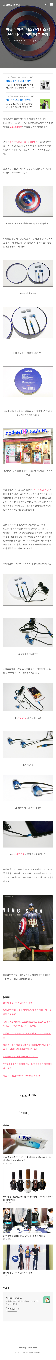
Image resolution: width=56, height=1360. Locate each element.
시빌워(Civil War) (41, 489)
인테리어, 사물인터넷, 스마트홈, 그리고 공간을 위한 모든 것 (22, 1302)
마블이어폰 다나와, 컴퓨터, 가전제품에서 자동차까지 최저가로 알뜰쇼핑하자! (20, 86)
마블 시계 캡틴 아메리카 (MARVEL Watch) (22, 1075)
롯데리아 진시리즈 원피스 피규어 (17, 1002)
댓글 (6, 1288)
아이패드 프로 (18, 854)
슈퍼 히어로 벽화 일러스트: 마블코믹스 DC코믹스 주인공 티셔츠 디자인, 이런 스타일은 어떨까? (27, 1023)
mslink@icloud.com (28, 1347)
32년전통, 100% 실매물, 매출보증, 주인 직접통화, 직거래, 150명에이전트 (20, 105)
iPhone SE (22, 718)
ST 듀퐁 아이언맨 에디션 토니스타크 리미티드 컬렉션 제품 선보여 (27, 1066)
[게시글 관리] (15, 1113)
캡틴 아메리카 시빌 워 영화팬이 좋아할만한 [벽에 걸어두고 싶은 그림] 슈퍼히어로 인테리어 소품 (27, 1047)
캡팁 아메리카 (16, 126)
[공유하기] (11, 1113)
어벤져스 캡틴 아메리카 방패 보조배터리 (20, 1056)
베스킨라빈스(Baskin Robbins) (22, 141)
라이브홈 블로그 (11, 4)
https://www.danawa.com (17, 77)
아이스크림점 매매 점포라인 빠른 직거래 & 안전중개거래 (19, 100)
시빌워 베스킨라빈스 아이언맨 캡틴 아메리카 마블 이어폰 (27, 1035)
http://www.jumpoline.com (17, 96)
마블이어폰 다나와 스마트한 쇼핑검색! (19, 81)
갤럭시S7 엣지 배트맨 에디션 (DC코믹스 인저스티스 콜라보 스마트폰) (27, 1012)
